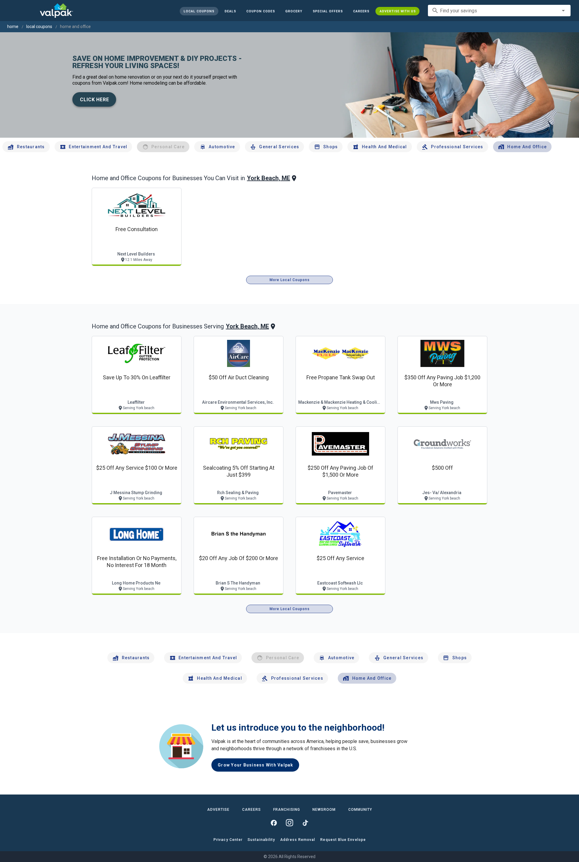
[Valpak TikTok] (305, 822)
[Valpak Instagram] (289, 822)
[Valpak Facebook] (273, 822)
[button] (327, 11)
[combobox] (499, 10)
